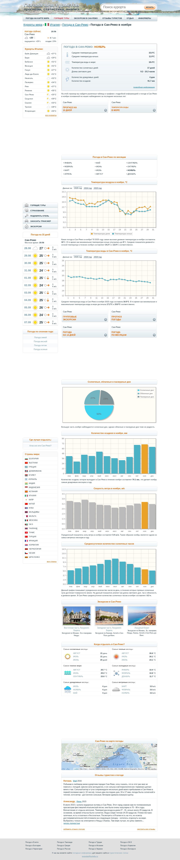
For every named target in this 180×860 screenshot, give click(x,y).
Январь (125, 670)
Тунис (32, 533)
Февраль (126, 673)
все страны (52, 561)
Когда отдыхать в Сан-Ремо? (109, 644)
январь (68, 163)
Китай (32, 504)
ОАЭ (31, 524)
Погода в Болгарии (33, 846)
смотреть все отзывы (146, 829)
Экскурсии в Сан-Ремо (109, 602)
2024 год (88, 188)
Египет (32, 475)
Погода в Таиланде (64, 842)
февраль (68, 166)
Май (75, 693)
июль (98, 170)
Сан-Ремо (29, 95)
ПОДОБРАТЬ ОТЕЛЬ (39, 216)
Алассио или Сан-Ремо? (40, 445)
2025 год (78, 188)
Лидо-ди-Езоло (32, 74)
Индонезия (34, 487)
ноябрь (131, 170)
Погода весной (40, 341)
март (66, 170)
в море (119, 108)
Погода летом (40, 345)
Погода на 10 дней (40, 234)
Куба (31, 508)
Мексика (33, 520)
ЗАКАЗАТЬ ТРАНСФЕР (40, 221)
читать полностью (71, 823)
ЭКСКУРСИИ (36, 226)
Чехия (32, 553)
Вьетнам (33, 463)
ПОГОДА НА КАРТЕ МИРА (37, 18)
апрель (68, 174)
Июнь (76, 660)
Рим (27, 86)
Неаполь (29, 78)
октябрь (132, 166)
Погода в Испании (96, 846)
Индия (32, 483)
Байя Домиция (31, 54)
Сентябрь (78, 676)
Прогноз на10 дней (70, 108)
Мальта (32, 516)
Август (76, 653)
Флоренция (30, 111)
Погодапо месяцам (118, 333)
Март (124, 686)
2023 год (97, 188)
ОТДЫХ (130, 18)
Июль (76, 656)
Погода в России (63, 849)
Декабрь (126, 676)
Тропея (28, 107)
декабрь (132, 174)
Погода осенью (40, 349)
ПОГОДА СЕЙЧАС (33, 31)
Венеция (29, 66)
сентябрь (132, 163)
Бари (27, 58)
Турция (32, 537)
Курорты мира (32, 24)
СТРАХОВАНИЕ (37, 211)
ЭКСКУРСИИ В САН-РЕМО (86, 18)
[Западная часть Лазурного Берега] (109, 625)
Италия (55, 24)
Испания (33, 492)
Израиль (33, 479)
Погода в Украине (96, 849)
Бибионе (29, 62)
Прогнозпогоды (116, 318)
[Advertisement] (109, 35)
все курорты (51, 115)
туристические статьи (119, 853)
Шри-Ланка (34, 557)
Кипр (31, 500)
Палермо (29, 82)
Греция (32, 467)
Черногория (35, 549)
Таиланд (33, 528)
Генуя (27, 70)
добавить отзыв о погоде (74, 829)
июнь (99, 166)
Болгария (34, 459)
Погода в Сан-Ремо (75, 24)
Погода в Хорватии (127, 846)
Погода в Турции (95, 842)
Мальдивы (34, 512)
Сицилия (29, 99)
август (99, 174)
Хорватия (34, 545)
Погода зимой (40, 337)
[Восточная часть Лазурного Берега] (76, 625)
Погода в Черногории (33, 849)
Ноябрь (77, 690)
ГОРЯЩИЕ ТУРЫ (61, 18)
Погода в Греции (63, 846)
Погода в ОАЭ (126, 842)
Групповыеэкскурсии (70, 318)
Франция (33, 541)
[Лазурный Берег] (141, 625)
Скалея (28, 103)
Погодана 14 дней (69, 333)
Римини (28, 90)
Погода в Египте (31, 842)
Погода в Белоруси (128, 849)
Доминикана (35, 471)
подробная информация (144, 87)
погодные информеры (82, 853)
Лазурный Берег (142, 628)
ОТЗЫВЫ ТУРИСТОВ (112, 18)
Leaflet (76, 769)
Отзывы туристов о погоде (109, 775)
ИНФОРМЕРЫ (144, 18)
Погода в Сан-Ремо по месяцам (109, 157)
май (98, 163)
